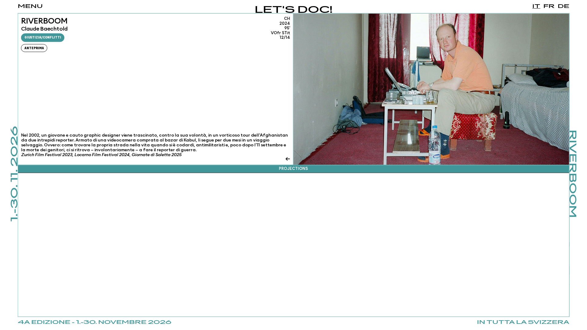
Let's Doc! (294, 10)
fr (549, 6)
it (536, 6)
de (563, 6)
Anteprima (34, 48)
